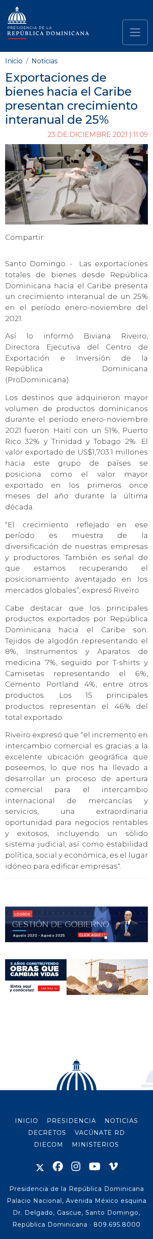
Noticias (44, 61)
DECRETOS (47, 1133)
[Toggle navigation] (135, 32)
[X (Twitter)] (40, 1166)
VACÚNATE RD (100, 1133)
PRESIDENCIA (71, 1121)
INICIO (26, 1121)
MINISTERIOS (95, 1144)
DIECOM (48, 1144)
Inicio (14, 61)
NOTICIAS (121, 1121)
